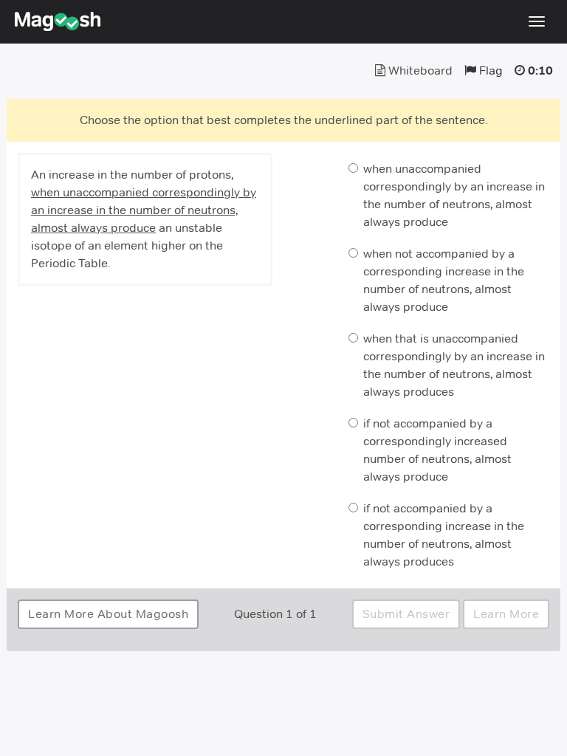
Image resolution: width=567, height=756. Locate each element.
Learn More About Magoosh (108, 614)
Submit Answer (406, 614)
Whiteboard (419, 70)
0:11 (540, 70)
